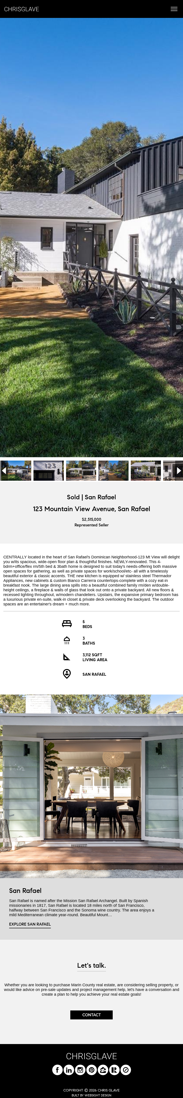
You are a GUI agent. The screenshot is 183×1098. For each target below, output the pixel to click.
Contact (91, 1014)
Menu (174, 8)
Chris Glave (21, 9)
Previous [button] (4, 471)
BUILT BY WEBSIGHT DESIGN (91, 1095)
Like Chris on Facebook (57, 1070)
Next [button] (179, 471)
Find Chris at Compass (126, 1070)
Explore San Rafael (30, 924)
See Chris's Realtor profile (114, 1070)
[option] (91, 237)
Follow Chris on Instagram (80, 1070)
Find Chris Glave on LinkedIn (69, 1070)
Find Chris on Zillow (103, 1070)
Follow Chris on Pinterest (91, 1070)
